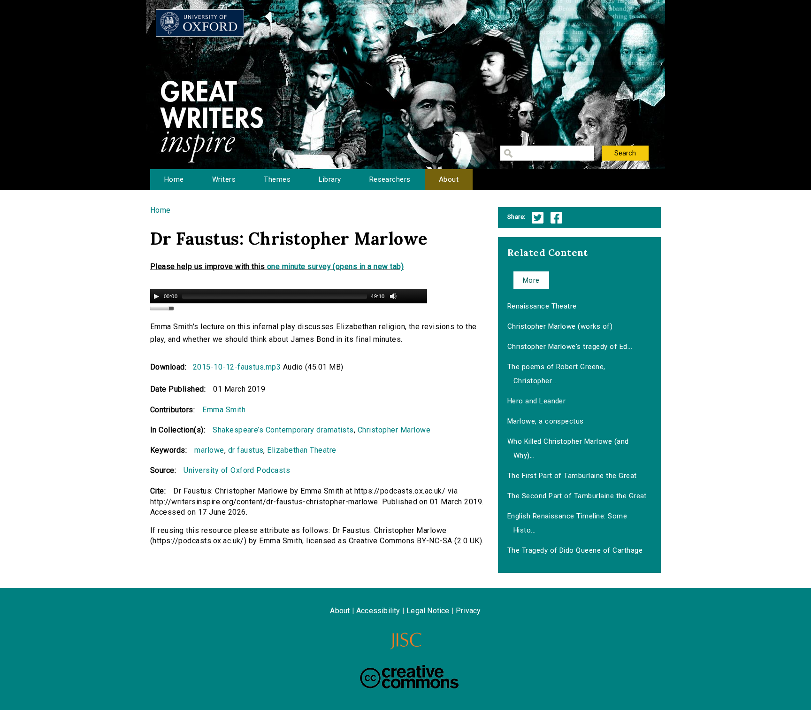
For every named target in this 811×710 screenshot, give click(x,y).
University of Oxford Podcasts (237, 470)
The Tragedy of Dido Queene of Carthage (575, 550)
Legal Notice (427, 610)
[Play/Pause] (156, 296)
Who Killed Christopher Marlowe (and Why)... (568, 448)
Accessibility (378, 610)
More (531, 280)
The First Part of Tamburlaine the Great (572, 475)
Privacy (468, 610)
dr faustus (246, 450)
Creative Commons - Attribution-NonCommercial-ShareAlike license (409, 676)
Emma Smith (223, 409)
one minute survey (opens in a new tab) (335, 266)
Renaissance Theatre (542, 306)
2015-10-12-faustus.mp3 (237, 367)
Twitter (537, 218)
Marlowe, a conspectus (545, 421)
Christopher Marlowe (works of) (559, 326)
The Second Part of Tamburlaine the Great (577, 496)
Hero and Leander (536, 401)
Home (174, 179)
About (449, 179)
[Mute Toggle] (393, 296)
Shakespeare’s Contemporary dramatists (283, 429)
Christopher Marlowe (394, 429)
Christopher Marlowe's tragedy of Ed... (569, 346)
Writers (224, 179)
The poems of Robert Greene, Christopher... (556, 374)
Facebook (556, 218)
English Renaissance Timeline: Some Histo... (567, 523)
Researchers (390, 179)
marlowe (209, 450)
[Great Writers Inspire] (200, 23)
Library (330, 179)
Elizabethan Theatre (301, 450)
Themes (277, 179)
